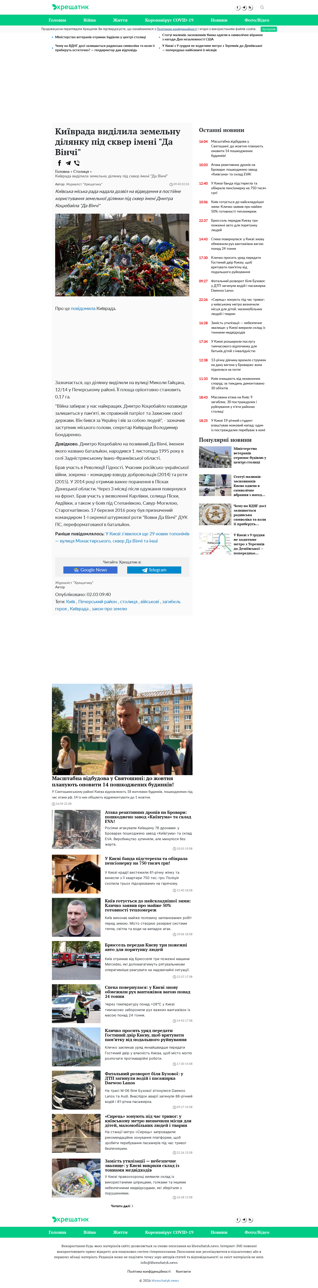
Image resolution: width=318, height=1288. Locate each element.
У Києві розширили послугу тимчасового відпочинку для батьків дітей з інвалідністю (234, 346)
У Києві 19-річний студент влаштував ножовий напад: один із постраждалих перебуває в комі (238, 425)
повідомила (83, 308)
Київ (70, 601)
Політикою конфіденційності (177, 29)
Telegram (157, 570)
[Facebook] (59, 163)
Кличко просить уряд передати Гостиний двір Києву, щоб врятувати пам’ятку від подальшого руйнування (236, 265)
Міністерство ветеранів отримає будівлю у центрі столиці (100, 37)
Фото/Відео (257, 20)
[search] (262, 7)
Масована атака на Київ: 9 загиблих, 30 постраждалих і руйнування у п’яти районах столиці (234, 404)
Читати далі (121, 1206)
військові (150, 601)
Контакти (183, 1271)
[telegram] (243, 7)
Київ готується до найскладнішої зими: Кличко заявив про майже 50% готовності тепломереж (237, 206)
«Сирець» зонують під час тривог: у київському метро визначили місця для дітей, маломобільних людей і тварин (238, 307)
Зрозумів (269, 29)
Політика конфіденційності (149, 1271)
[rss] (250, 7)
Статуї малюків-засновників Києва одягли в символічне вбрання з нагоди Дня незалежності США (212, 37)
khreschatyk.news (165, 1280)
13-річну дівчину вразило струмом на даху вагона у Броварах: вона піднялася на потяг (238, 364)
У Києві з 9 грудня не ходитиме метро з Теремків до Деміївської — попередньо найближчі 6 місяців (212, 48)
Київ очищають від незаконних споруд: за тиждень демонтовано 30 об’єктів (237, 383)
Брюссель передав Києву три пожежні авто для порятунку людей (234, 225)
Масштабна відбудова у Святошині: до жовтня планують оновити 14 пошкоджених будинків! (237, 148)
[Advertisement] (159, 90)
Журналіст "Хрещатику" (84, 184)
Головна (57, 20)
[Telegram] (68, 163)
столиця (128, 601)
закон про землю (109, 609)
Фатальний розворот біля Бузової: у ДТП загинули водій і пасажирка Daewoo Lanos (238, 285)
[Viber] (76, 163)
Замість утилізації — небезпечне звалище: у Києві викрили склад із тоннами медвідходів (238, 327)
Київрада (79, 609)
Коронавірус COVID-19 (169, 20)
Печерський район (97, 601)
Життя (120, 20)
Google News (93, 570)
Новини (219, 20)
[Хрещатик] (70, 7)
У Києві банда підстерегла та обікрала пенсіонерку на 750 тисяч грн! (238, 188)
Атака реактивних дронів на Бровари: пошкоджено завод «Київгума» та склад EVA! (234, 169)
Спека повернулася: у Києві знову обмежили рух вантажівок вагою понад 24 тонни (237, 243)
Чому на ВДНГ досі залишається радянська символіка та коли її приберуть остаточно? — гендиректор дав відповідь (105, 48)
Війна (90, 20)
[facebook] (237, 7)
